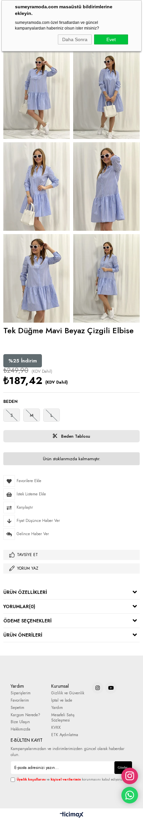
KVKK (56, 727)
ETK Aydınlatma (64, 735)
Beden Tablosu (75, 436)
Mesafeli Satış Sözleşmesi (62, 718)
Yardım (57, 708)
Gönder (122, 767)
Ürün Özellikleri (25, 592)
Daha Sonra (74, 39)
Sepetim (17, 708)
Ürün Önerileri (22, 635)
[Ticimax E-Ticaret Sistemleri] (71, 815)
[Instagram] (97, 688)
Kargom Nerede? (25, 715)
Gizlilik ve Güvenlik (67, 693)
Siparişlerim (21, 693)
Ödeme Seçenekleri (27, 620)
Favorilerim (20, 700)
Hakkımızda (20, 729)
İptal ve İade (61, 700)
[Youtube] (111, 688)
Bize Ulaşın (20, 722)
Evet (111, 39)
